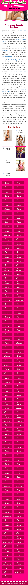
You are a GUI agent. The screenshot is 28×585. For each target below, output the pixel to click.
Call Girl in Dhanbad (19, 295)
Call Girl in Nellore (19, 455)
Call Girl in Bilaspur (7, 256)
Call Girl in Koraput (19, 399)
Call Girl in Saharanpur (7, 507)
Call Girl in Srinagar (19, 528)
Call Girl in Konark (7, 399)
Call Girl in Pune (7, 489)
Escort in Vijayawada (21, 71)
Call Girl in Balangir (7, 213)
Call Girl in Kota (7, 403)
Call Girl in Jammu (7, 351)
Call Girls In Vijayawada (14, 60)
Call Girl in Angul (7, 204)
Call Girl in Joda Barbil (7, 364)
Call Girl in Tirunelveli (19, 546)
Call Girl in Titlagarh (19, 550)
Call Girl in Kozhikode (19, 403)
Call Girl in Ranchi (19, 498)
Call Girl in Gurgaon (19, 325)
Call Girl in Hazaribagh (19, 334)
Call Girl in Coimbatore (19, 278)
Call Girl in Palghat (7, 472)
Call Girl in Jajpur (7, 347)
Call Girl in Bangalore (7, 217)
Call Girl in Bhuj (7, 252)
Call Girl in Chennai (7, 278)
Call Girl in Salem (19, 507)
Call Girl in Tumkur (7, 554)
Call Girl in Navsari (19, 450)
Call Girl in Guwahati (7, 329)
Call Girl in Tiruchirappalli (7, 546)
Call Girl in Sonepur (19, 524)
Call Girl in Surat (7, 537)
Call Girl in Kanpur (7, 377)
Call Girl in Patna (7, 481)
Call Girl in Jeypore (19, 355)
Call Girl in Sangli (19, 511)
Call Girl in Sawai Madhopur (7, 515)
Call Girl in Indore (19, 338)
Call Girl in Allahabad (7, 195)
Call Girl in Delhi (7, 290)
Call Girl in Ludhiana (7, 416)
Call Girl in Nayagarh (7, 455)
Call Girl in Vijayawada (7, 571)
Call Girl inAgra (19, 182)
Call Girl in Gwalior (19, 329)
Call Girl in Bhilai (7, 243)
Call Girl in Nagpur (19, 446)
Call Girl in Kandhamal (7, 373)
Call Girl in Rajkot (7, 498)
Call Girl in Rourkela (19, 502)
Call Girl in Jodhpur (19, 364)
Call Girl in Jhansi (7, 360)
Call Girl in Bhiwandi (7, 247)
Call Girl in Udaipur (19, 554)
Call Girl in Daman (19, 282)
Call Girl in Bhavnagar (7, 239)
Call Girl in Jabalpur (7, 342)
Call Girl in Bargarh (19, 221)
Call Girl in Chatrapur (19, 273)
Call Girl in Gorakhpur (19, 321)
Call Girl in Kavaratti (19, 381)
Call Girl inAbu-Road (7, 182)
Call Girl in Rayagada (7, 502)
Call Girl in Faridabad (7, 308)
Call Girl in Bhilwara (19, 243)
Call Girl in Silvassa (7, 524)
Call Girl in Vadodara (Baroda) (7, 563)
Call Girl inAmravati (7, 200)
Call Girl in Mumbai (7, 437)
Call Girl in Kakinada (7, 368)
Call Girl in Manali (19, 424)
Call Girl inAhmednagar (19, 187)
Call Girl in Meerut (7, 433)
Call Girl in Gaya (19, 316)
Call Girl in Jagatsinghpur (19, 342)
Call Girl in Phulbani (19, 481)
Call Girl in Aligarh (19, 191)
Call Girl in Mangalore (7, 429)
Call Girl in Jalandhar (19, 347)
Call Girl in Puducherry (19, 485)
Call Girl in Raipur (7, 494)
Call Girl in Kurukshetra (19, 407)
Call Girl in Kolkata (7, 394)
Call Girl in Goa (7, 321)
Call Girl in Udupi (7, 558)
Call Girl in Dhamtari (7, 295)
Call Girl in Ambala (19, 195)
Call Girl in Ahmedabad (7, 187)
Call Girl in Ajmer (7, 191)
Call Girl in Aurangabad (7, 208)
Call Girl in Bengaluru (19, 230)
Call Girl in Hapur (7, 334)
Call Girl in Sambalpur (7, 511)
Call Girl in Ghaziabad (7, 316)
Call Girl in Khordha (7, 390)
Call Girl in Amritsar (19, 200)
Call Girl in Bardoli (19, 217)
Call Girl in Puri (19, 489)
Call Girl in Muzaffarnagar (7, 442)
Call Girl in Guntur (7, 325)
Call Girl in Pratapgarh (7, 485)
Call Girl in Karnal (19, 377)
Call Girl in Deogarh (19, 290)
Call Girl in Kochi (19, 390)
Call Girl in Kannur (19, 373)
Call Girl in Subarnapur (7, 533)
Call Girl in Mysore (19, 442)
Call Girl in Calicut (19, 260)
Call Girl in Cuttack (7, 282)
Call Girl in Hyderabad (7, 338)
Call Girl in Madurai (19, 416)
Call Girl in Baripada (7, 226)
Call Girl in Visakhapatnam (19, 571)
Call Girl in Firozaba (19, 308)
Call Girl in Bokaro (19, 256)
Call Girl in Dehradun (19, 286)
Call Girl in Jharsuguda (19, 360)
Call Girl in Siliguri (19, 520)
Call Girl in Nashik (7, 450)
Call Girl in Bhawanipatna (19, 239)
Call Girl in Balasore (19, 213)
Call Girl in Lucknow (19, 412)
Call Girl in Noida (19, 459)
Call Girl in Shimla (19, 515)
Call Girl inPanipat (19, 472)
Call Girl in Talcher (19, 537)
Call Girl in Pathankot (19, 476)
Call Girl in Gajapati (7, 312)
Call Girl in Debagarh (7, 286)
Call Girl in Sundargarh (19, 533)
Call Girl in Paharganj (7, 468)
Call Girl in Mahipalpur (7, 420)
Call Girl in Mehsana (19, 433)
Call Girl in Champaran (19, 265)
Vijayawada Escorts (7, 56)
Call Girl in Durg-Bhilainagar (19, 299)
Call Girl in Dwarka (7, 303)
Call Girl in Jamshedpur (7, 355)
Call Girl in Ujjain (19, 558)
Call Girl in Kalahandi (19, 368)
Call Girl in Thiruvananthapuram (7, 541)
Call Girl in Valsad (19, 563)
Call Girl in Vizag (7, 576)
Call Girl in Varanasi (19, 567)
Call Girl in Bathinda (7, 230)
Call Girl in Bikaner (19, 252)
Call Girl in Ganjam (19, 312)
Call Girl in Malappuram (19, 420)
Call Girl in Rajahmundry (19, 494)
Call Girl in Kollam (19, 394)
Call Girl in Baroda (19, 226)
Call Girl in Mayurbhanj (19, 429)
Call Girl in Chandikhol (7, 273)
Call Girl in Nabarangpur (7, 446)
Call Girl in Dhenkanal (7, 299)
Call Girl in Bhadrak (19, 234)
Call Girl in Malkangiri (7, 424)
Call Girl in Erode (19, 303)
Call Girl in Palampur (19, 468)
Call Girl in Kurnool (7, 407)
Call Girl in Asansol (19, 204)
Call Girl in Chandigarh (7, 269)
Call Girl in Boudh (7, 260)
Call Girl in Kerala (19, 386)
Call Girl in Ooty (19, 463)
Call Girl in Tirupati (7, 550)
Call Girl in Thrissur (19, 541)
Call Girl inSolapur (7, 520)
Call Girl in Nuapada (7, 463)
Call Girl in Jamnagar (19, 351)
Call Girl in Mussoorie (19, 437)
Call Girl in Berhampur (7, 234)
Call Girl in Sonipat (7, 528)
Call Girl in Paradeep (7, 476)
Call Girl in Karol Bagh (7, 381)
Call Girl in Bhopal (19, 247)
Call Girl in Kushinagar (7, 412)
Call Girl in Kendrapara (7, 386)
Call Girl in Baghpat (19, 208)
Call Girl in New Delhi (7, 459)
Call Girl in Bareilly (7, 221)
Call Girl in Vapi (7, 567)
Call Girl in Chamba (7, 265)
